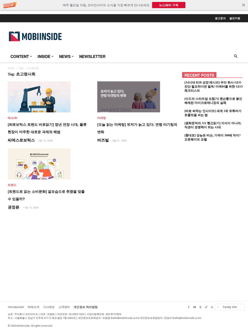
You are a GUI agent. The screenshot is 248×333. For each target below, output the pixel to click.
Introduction (16, 307)
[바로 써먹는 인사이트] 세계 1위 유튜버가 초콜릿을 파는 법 (212, 113)
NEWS (65, 56)
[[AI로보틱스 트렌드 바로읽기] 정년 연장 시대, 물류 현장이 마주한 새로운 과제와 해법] (48, 96)
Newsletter (92, 56)
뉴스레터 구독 (168, 5)
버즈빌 (103, 140)
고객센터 (64, 307)
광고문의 (220, 18)
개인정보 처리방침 (86, 307)
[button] (124, 5)
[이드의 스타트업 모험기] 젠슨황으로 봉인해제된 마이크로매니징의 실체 (213, 100)
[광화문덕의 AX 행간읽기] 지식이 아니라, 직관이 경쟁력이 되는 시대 (212, 125)
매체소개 (33, 307)
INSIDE (44, 56)
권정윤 (13, 207)
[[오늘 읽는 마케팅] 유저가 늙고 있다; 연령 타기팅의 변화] (137, 96)
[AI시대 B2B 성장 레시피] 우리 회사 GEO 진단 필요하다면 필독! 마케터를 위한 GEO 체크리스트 (213, 86)
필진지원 (234, 18)
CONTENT (19, 56)
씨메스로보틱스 (21, 140)
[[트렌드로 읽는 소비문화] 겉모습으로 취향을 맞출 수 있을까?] (48, 163)
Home (11, 68)
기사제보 (49, 307)
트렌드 (12, 185)
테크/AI (12, 118)
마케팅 (101, 118)
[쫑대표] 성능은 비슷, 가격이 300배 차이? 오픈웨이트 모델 (212, 137)
